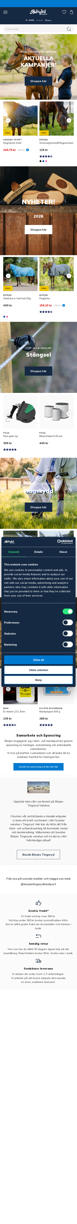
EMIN (6, 708)
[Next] (69, 120)
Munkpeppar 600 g (49, 711)
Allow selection (38, 669)
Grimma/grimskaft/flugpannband (57, 142)
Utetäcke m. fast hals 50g (17, 298)
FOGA (6, 433)
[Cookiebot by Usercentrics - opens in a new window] (57, 542)
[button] (38, 20)
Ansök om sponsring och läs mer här (38, 766)
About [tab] (63, 551)
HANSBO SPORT (12, 139)
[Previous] (8, 120)
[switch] (68, 622)
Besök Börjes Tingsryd (38, 854)
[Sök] (69, 29)
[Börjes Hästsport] (38, 12)
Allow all (38, 659)
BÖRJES (43, 139)
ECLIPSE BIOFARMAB (50, 708)
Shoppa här (38, 81)
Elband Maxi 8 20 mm (50, 436)
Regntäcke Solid (12, 142)
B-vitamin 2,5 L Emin (14, 711)
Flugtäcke (44, 298)
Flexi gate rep (10, 436)
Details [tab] (38, 551)
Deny (38, 679)
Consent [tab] (13, 551)
